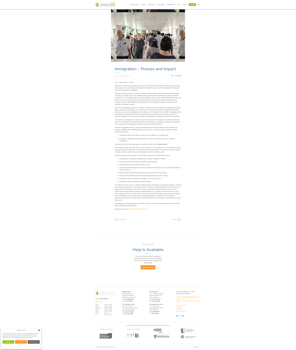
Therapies (143, 4)
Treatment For (151, 4)
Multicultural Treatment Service (137, 209)
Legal (20, 345)
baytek (199, 346)
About (178, 4)
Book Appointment (148, 267)
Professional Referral (180, 305)
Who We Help (134, 4)
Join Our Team (179, 307)
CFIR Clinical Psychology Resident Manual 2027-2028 (187, 296)
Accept (8, 342)
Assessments (161, 4)
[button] (39, 330)
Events (184, 4)
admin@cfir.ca (99, 301)
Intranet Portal (179, 308)
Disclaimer (178, 309)
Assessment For (171, 4)
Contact (192, 4)
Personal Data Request (181, 311)
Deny (21, 342)
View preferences (33, 342)
